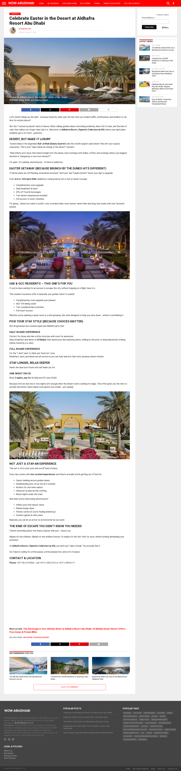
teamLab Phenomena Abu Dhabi (145, 736)
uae (142, 733)
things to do (144, 719)
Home (41, 3)
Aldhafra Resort (41, 637)
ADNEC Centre (170, 729)
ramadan (163, 736)
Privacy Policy (10, 756)
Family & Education (112, 3)
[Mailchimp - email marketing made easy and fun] (165, 30)
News (153, 769)
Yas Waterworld (130, 739)
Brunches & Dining (161, 733)
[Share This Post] (50, 109)
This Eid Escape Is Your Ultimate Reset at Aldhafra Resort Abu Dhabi (57, 629)
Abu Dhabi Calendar (140, 769)
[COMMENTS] (108, 109)
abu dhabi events (130, 716)
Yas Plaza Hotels (130, 719)
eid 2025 (155, 716)
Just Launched (150, 723)
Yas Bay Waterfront (131, 726)
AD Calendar (53, 3)
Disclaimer (9, 753)
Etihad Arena (144, 716)
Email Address (148, 17)
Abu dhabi (27, 637)
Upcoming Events (155, 729)
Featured (161, 713)
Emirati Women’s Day (131, 733)
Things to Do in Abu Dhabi (133, 723)
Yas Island (137, 713)
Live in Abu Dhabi (69, 3)
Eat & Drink (85, 3)
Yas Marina (128, 736)
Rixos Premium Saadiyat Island (135, 729)
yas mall (144, 726)
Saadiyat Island (156, 726)
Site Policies (10, 758)
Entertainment (149, 713)
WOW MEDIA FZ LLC (24, 723)
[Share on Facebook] (30, 109)
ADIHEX (149, 733)
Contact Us (172, 769)
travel (169, 713)
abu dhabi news (165, 723)
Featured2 (142, 739)
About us (8, 751)
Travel (97, 3)
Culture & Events (132, 3)
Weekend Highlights (159, 719)
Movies (162, 716)
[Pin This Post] (69, 109)
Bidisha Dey (26, 29)
